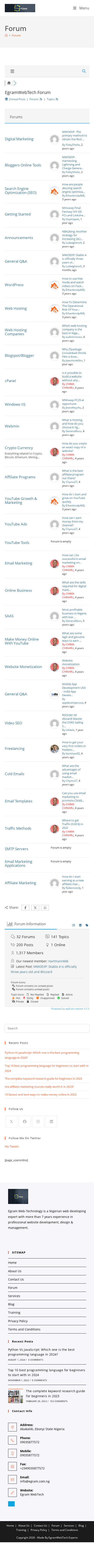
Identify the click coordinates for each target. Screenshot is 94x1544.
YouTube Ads (16, 524)
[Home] (6, 35)
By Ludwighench (72, 243)
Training (14, 1312)
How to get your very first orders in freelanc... (74, 746)
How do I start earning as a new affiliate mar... (73, 880)
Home (12, 1262)
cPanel (10, 380)
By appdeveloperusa (72, 700)
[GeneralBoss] (54, 430)
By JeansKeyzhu (71, 407)
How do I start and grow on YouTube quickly (74, 498)
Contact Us (16, 1279)
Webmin (12, 426)
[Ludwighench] (54, 242)
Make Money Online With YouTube (22, 641)
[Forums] (9, 83)
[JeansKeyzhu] (54, 409)
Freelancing (14, 748)
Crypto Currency (19, 447)
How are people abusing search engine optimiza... (73, 188)
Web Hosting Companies (16, 331)
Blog (11, 1304)
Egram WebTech (32, 1494)
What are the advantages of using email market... (71, 771)
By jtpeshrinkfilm (72, 360)
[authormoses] (54, 336)
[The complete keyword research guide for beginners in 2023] (15, 1395)
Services (14, 1296)
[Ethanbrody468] (54, 195)
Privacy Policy (18, 1321)
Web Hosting (16, 308)
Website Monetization (23, 666)
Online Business (18, 590)
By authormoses (72, 337)
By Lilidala (68, 730)
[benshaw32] (54, 753)
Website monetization (71, 662)
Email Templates (18, 801)
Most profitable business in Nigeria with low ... (74, 613)
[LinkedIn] (51, 1121)
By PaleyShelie (71, 145)
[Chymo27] (54, 481)
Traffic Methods (18, 828)
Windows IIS (15, 404)
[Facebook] (25, 1121)
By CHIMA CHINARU (68, 386)
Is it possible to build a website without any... (72, 376)
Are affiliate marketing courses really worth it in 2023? (39, 1087)
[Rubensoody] (54, 887)
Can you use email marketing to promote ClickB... (74, 796)
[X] (11, 1121)
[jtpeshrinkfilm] (54, 360)
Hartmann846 (58, 961)
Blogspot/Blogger (19, 355)
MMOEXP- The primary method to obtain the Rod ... (74, 135)
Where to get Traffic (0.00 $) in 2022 (72, 824)
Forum (16, 35)
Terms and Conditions (24, 1329)
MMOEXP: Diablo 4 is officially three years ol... (74, 258)
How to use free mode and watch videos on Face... (73, 282)
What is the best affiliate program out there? (73, 474)
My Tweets (12, 1146)
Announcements (19, 237)
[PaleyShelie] (54, 143)
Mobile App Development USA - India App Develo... (74, 689)
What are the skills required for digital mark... (74, 586)
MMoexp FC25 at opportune (73, 402)
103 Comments (58, 1401)
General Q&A (16, 261)
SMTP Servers (16, 848)
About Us (14, 1271)
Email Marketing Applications (18, 863)
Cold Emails (14, 773)
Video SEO (13, 722)
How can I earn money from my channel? (72, 521)
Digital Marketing (19, 138)
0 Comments (35, 1359)
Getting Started (18, 214)
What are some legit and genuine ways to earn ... (73, 637)
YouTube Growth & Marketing (21, 500)
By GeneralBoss (72, 431)
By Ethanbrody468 (73, 195)
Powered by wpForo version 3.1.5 (70, 1008)
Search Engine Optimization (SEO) (21, 190)
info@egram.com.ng (35, 1481)
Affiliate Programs (20, 476)
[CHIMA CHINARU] (54, 385)
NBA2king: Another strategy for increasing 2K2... (74, 235)
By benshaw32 (71, 753)
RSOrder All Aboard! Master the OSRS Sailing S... (72, 720)
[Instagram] (38, 1121)
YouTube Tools (17, 542)
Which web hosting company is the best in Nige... (74, 329)
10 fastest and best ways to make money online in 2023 (40, 1094)
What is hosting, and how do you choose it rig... (72, 423)
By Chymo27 (69, 482)
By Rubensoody (71, 888)
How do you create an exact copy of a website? (74, 447)
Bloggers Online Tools (23, 165)
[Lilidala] (54, 727)
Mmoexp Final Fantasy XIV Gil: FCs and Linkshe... (73, 211)
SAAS (9, 615)
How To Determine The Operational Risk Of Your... (74, 305)
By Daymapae (70, 219)
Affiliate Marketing (20, 882)
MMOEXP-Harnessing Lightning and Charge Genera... (72, 162)
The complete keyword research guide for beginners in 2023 (43, 1079)
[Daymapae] (54, 218)
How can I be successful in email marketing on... (74, 558)
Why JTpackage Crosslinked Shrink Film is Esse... (74, 353)
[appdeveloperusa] (54, 698)
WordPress (14, 284)
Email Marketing (18, 563)
